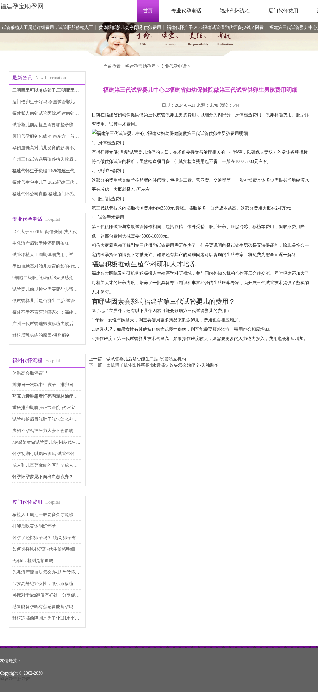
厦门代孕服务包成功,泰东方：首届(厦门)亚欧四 (58, 136)
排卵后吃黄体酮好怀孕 (34, 526)
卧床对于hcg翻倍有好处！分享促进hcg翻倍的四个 (59, 595)
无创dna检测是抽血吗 (32, 560)
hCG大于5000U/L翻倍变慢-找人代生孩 (49, 231)
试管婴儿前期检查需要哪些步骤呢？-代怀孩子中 (58, 124)
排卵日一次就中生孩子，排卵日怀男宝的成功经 (58, 384)
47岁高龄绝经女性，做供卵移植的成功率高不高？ (60, 583)
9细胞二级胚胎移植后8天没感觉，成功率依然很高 (60, 277)
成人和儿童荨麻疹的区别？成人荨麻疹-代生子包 (58, 465)
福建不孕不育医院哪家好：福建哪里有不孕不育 (58, 312)
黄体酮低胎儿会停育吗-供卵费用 (130, 27)
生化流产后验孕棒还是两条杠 (40, 243)
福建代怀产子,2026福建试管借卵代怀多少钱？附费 (215, 27)
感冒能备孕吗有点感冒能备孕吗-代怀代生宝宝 (56, 606)
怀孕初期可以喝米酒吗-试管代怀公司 (48, 453)
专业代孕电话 (186, 10)
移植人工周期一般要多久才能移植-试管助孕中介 (58, 514)
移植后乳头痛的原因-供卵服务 (41, 335)
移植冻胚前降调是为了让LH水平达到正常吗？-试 (59, 618)
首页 (148, 10)
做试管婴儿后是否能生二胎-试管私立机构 (52, 300)
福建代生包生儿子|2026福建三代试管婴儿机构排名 (60, 182)
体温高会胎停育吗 (29, 373)
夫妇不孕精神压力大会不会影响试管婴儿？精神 (58, 430)
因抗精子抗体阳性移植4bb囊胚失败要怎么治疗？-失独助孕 (162, 365)
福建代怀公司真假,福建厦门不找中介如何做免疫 (58, 193)
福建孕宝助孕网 (21, 6)
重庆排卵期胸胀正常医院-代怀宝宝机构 (50, 407)
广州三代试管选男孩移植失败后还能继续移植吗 (58, 159)
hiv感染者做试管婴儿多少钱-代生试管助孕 (52, 442)
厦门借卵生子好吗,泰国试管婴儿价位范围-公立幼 (59, 101)
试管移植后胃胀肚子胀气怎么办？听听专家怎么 (58, 419)
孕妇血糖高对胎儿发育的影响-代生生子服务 (54, 147)
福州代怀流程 (235, 10)
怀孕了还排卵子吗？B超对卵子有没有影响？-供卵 (60, 537)
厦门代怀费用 (283, 10)
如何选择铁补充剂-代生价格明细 (43, 549)
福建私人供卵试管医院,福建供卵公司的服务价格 (58, 113)
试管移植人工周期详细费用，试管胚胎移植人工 (47, 27)
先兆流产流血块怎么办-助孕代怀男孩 (48, 572)
